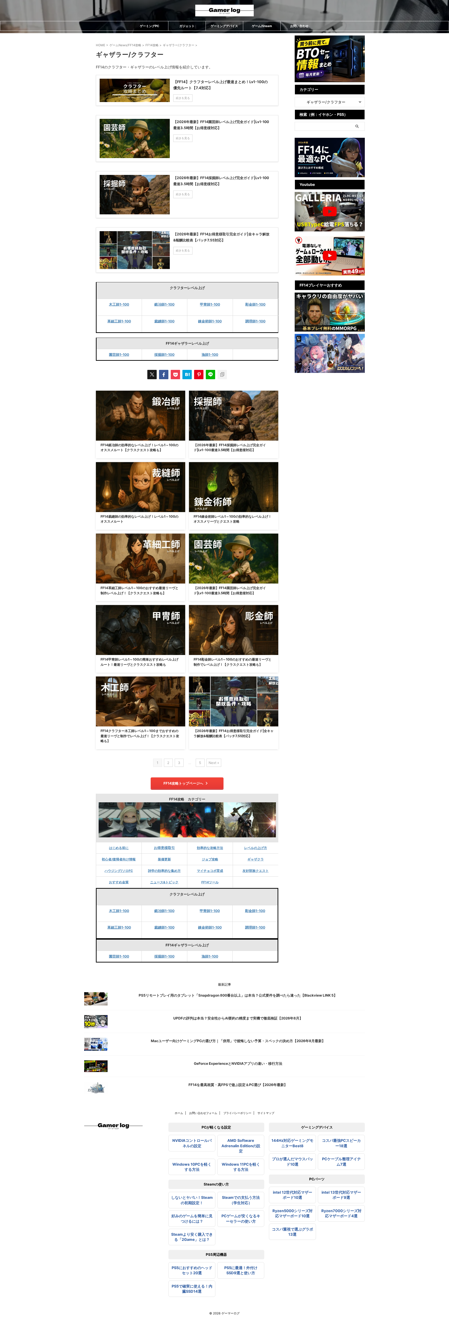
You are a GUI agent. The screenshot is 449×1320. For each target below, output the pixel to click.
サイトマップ (265, 1113)
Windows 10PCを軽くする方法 (191, 1167)
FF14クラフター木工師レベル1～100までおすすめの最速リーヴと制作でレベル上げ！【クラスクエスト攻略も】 (140, 736)
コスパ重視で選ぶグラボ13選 (292, 1232)
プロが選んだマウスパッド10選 (292, 1161)
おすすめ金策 (119, 882)
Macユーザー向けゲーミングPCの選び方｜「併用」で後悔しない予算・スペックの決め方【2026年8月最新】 (238, 1041)
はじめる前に (119, 848)
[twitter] (152, 374)
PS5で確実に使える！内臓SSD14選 (192, 1289)
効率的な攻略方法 (210, 848)
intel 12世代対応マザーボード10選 (292, 1195)
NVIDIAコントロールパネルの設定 (192, 1143)
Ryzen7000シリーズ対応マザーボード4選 (341, 1213)
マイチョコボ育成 (210, 871)
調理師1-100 (255, 321)
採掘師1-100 (164, 354)
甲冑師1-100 (210, 304)
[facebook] (163, 374)
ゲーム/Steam (262, 26)
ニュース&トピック (164, 882)
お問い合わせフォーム (203, 1113)
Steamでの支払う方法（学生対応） (241, 1200)
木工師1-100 (119, 304)
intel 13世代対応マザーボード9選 (341, 1195)
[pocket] (175, 374)
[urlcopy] (222, 374)
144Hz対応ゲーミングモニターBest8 (292, 1143)
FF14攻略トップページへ (183, 783)
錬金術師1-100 (210, 321)
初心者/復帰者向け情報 (119, 859)
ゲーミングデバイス (224, 26)
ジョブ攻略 (210, 859)
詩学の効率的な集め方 (164, 871)
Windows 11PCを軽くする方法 (241, 1167)
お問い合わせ (299, 26)
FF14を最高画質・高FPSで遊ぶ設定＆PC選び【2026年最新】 (237, 1085)
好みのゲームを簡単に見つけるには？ (192, 1218)
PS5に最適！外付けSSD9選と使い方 (240, 1270)
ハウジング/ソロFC (119, 871)
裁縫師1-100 (164, 321)
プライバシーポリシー (237, 1113)
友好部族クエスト (256, 871)
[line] (210, 374)
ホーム (179, 1113)
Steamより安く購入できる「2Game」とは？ (192, 1237)
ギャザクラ (255, 859)
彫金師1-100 (255, 304)
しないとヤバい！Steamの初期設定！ (192, 1200)
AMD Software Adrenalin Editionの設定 (240, 1145)
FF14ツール (210, 882)
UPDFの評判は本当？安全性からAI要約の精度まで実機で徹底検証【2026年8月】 (238, 1018)
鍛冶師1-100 (164, 304)
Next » (214, 763)
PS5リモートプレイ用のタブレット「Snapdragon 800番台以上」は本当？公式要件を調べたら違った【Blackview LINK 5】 (238, 995)
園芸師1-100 (119, 354)
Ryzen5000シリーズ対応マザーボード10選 (292, 1213)
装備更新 (164, 859)
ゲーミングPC (149, 26)
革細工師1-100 (119, 321)
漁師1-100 (210, 354)
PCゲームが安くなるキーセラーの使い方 (240, 1218)
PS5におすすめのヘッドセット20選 (192, 1270)
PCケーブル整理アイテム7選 (341, 1161)
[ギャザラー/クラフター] (187, 374)
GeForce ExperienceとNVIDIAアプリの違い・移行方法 (238, 1063)
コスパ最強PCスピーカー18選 (341, 1143)
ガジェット (187, 26)
